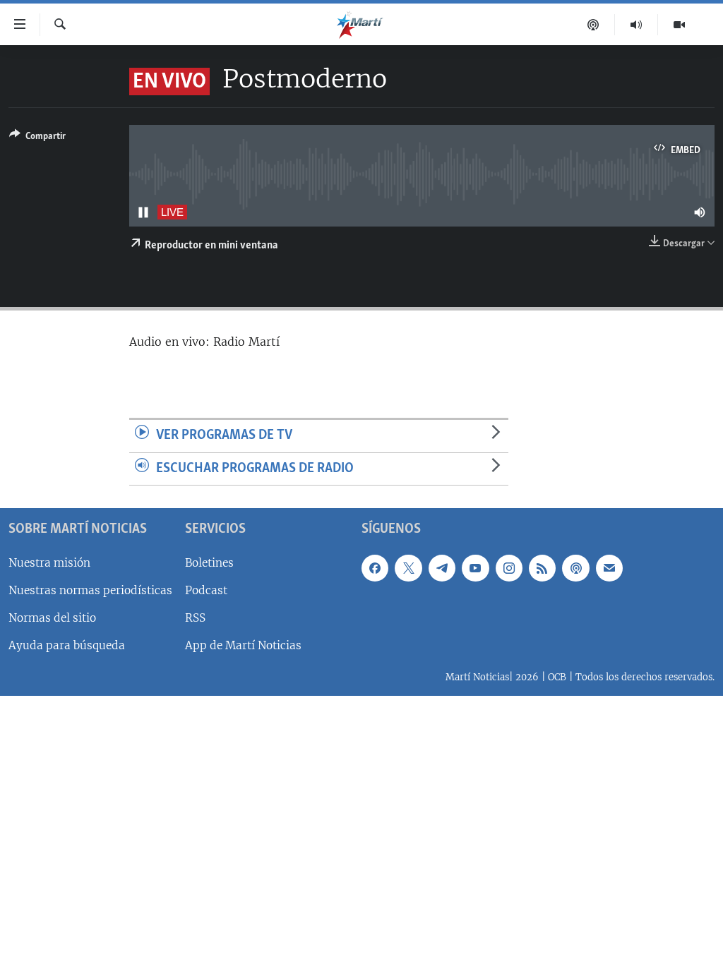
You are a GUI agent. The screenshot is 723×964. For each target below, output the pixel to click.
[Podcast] (593, 24)
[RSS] (542, 568)
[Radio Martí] (636, 24)
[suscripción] (609, 568)
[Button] (37, 138)
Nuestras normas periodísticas (90, 590)
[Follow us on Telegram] (442, 568)
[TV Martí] (679, 24)
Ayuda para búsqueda (66, 645)
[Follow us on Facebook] (375, 568)
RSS (195, 618)
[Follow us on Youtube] (475, 568)
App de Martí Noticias (243, 645)
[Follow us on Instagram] (509, 568)
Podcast (206, 590)
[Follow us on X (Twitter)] (408, 568)
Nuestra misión (49, 563)
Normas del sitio (52, 618)
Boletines (209, 563)
